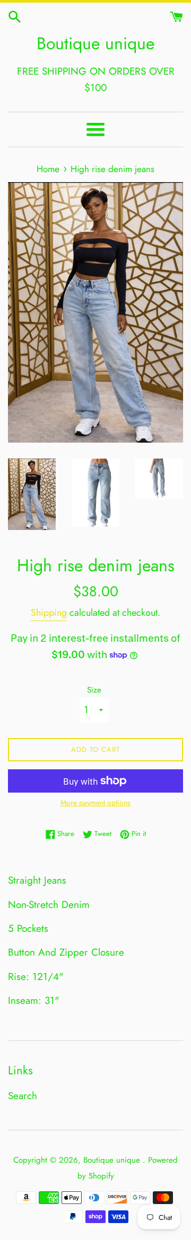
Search (22, 1096)
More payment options (95, 802)
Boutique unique (95, 44)
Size (94, 690)
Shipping (49, 612)
